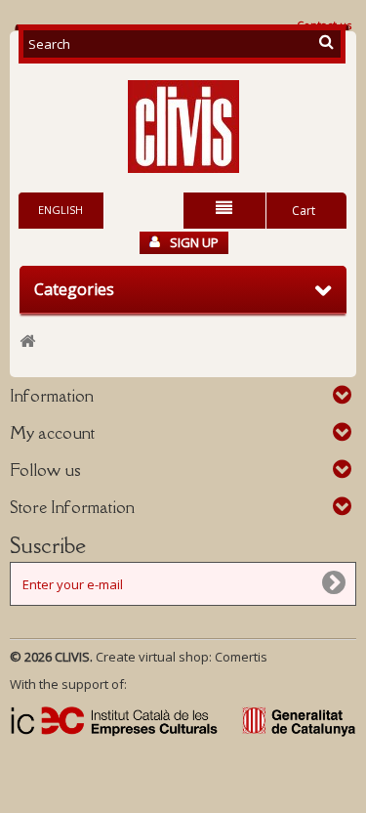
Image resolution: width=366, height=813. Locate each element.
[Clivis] (183, 126)
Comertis (241, 656)
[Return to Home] (27, 341)
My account (52, 433)
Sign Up (194, 242)
